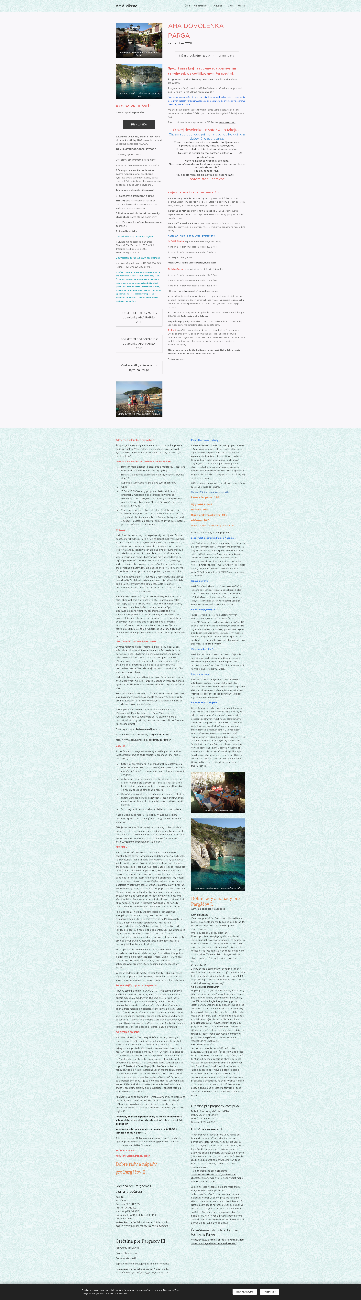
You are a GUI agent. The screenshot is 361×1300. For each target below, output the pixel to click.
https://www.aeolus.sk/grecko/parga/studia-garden (193, 291)
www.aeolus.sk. (227, 122)
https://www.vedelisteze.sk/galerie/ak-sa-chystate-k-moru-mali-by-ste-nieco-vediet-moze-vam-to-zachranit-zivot (217, 1178)
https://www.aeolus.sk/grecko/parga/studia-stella (192, 262)
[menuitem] (188, 5)
